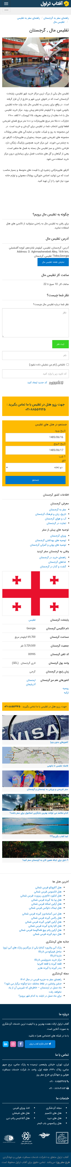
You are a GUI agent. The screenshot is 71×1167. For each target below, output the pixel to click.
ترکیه (66, 693)
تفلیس (32, 620)
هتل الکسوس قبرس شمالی (48, 892)
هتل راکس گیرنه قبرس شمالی (46, 918)
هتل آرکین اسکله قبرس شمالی (46, 904)
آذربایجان (31, 684)
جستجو (35, 480)
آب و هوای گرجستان (55, 519)
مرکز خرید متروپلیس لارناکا (48, 960)
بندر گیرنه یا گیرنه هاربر (50, 968)
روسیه (66, 688)
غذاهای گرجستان (57, 562)
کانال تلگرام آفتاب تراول (39, 1044)
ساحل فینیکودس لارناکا (50, 952)
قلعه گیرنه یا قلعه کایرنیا (49, 964)
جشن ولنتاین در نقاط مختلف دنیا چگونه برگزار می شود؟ (33, 984)
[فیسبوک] (20, 1044)
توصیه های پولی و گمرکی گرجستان (48, 545)
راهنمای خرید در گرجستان (52, 557)
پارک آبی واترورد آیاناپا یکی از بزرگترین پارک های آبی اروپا (32, 948)
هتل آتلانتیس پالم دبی (18, 1118)
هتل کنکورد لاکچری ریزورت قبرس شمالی (41, 896)
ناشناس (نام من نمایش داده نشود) (47, 365)
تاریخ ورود (60, 431)
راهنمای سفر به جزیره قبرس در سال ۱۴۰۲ (41, 979)
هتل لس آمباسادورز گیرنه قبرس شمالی (42, 914)
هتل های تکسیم (53, 1113)
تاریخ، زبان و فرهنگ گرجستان (50, 514)
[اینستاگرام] (13, 1044)
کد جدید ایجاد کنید (37, 383)
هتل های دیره (55, 1118)
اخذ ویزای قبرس (21, 1108)
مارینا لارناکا (56, 956)
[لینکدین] (5, 1044)
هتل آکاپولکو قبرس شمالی (48, 888)
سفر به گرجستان (57, 510)
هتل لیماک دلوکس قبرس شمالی (45, 908)
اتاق (64, 461)
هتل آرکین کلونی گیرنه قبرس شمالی (43, 922)
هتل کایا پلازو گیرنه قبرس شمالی (45, 926)
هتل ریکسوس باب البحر (49, 1123)
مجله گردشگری (54, 1108)
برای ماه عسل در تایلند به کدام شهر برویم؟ (40, 996)
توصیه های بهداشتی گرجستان (50, 540)
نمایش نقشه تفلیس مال (53, 262)
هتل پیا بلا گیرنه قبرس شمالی (46, 900)
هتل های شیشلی (21, 1113)
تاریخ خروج (60, 444)
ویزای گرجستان (58, 536)
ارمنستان (31, 680)
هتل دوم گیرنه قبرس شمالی (47, 934)
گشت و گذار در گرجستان (53, 567)
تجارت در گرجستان (56, 523)
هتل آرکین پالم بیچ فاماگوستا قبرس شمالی (40, 930)
